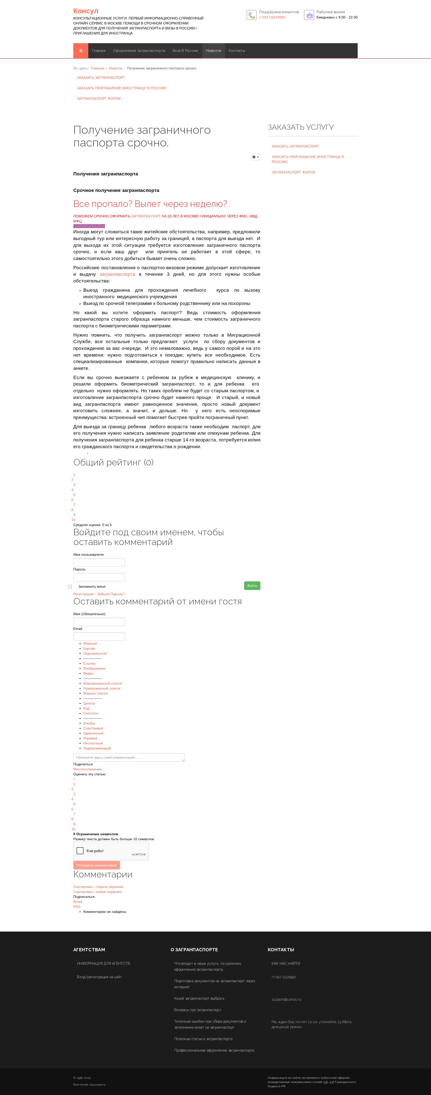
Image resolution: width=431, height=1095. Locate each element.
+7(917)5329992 (272, 17)
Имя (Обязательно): (89, 614)
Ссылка (89, 663)
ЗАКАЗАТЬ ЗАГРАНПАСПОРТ (101, 78)
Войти (252, 586)
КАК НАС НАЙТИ (286, 963)
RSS (76, 907)
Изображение (94, 668)
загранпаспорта (117, 274)
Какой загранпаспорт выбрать (199, 998)
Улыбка (89, 723)
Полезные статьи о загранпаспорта (203, 1039)
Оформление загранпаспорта (139, 51)
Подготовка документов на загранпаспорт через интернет (214, 984)
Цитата (89, 703)
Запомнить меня (92, 586)
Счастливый (93, 728)
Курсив (89, 648)
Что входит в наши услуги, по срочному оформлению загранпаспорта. (207, 966)
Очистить (90, 713)
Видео (88, 673)
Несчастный (93, 743)
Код (86, 708)
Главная (99, 51)
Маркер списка (95, 693)
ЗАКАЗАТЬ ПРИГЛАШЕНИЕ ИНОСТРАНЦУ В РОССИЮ (121, 88)
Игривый (90, 738)
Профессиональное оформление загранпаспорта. (214, 1050)
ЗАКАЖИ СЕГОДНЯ (89, 226)
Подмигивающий (97, 748)
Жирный (90, 643)
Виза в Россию (186, 51)
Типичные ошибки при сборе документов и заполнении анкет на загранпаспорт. (210, 1024)
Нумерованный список (101, 688)
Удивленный (93, 733)
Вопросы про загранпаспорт (197, 1010)
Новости (213, 51)
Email (77, 902)
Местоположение (87, 769)
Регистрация (83, 594)
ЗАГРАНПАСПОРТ (146, 216)
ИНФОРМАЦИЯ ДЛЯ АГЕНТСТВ (103, 963)
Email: (78, 629)
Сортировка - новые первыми (97, 892)
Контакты (237, 51)
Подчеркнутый (95, 653)
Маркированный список (102, 683)
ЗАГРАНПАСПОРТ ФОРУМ (99, 99)
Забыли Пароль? (111, 594)
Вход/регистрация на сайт (99, 977)
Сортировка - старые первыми (98, 887)
